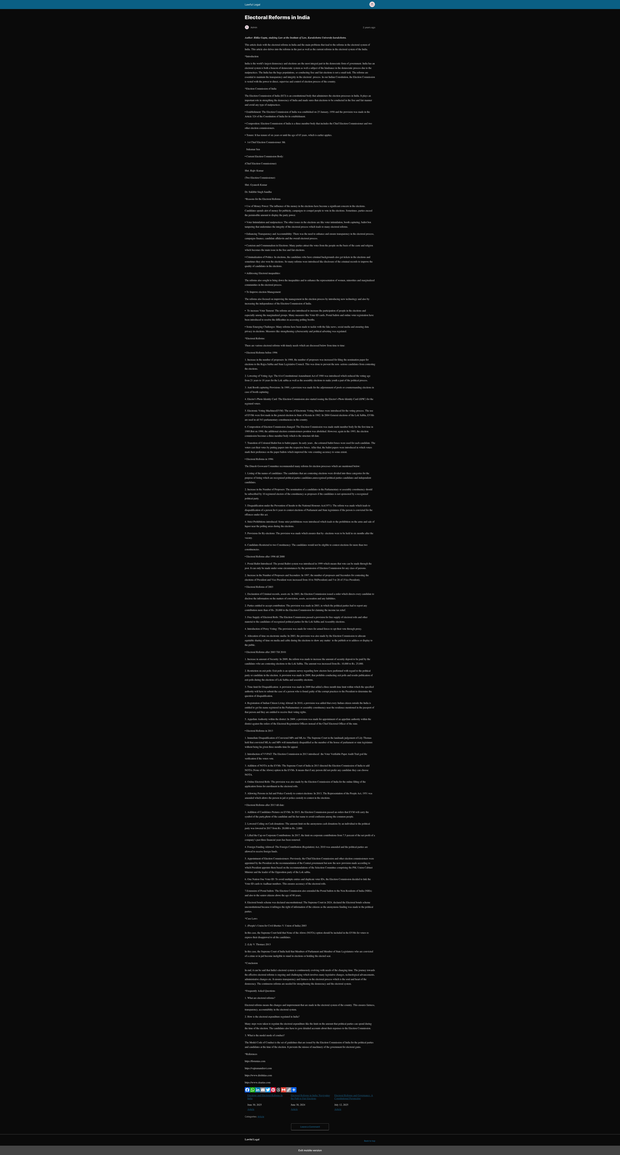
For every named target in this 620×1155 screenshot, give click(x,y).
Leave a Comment (310, 1126)
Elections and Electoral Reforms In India (265, 1097)
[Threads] (278, 1091)
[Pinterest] (273, 1091)
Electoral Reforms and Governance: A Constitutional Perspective (353, 1097)
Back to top (369, 1141)
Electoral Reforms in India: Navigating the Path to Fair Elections (310, 1097)
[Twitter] (268, 1091)
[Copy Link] (288, 1091)
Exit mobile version (310, 1150)
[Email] (262, 1091)
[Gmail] (283, 1091)
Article (250, 1109)
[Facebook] (247, 1091)
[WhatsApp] (252, 1091)
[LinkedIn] (257, 1091)
